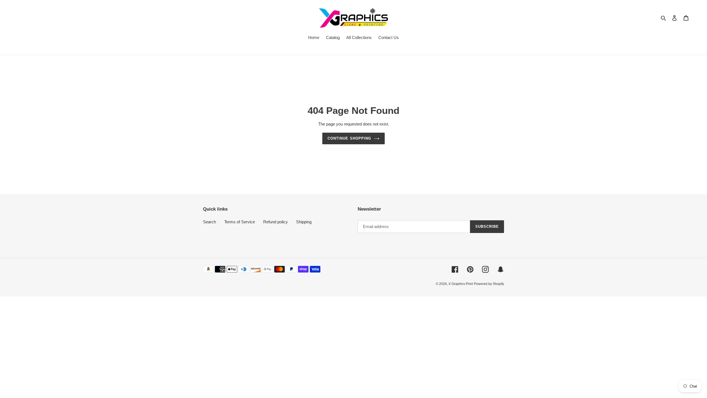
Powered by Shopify (489, 284)
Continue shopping (349, 138)
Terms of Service (239, 221)
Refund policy (275, 221)
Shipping (304, 221)
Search (209, 221)
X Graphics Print (461, 284)
